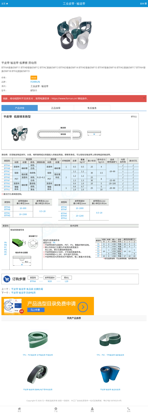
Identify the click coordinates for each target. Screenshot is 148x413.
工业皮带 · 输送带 (74, 3)
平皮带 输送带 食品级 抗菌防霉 (27, 289)
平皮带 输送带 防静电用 (23, 292)
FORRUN (35, 81)
